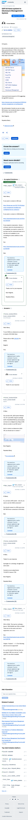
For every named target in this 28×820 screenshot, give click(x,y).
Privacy (7, 803)
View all (4, 791)
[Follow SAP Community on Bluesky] (12, 799)
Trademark (7, 812)
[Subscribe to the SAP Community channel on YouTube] (15, 799)
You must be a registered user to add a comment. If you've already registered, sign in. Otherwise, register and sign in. (13, 262)
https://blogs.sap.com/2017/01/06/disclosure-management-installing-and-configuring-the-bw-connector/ (13, 207)
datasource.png (9, 125)
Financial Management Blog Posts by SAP (14, 716)
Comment (14, 138)
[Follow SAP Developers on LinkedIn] (18, 799)
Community (11, 2)
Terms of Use (21, 803)
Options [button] (25, 16)
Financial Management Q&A (9, 6)
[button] (15, 30)
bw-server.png (10, 456)
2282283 (16, 338)
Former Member (11, 23)
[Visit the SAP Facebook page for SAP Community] (10, 799)
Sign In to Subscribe (18, 15)
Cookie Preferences (7, 816)
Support (21, 812)
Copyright (7, 808)
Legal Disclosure (21, 808)
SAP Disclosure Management (8, 36)
